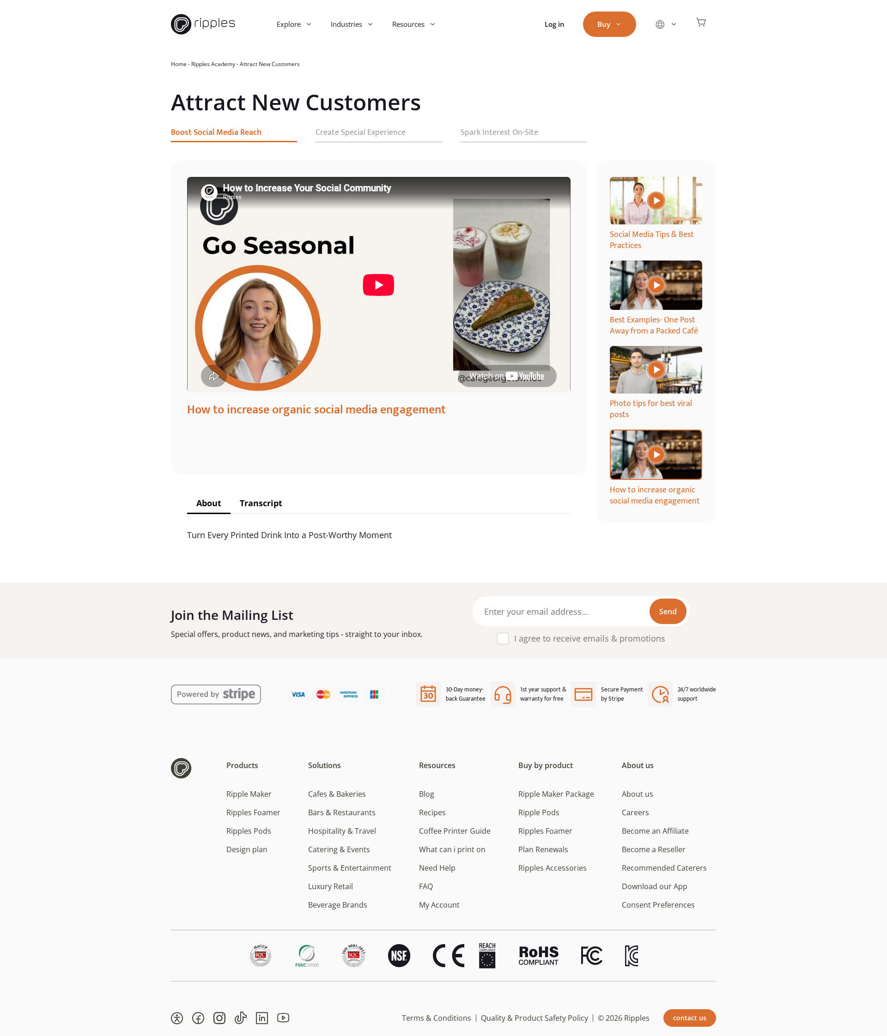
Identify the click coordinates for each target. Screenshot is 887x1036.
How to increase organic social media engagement (655, 495)
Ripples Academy (213, 64)
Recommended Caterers (664, 868)
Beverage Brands (337, 905)
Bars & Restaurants (342, 812)
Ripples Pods (248, 831)
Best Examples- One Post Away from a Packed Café (654, 325)
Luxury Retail (330, 886)
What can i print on (452, 849)
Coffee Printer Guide (455, 831)
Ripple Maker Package (556, 794)
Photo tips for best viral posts (651, 409)
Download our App (654, 886)
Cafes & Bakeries (337, 794)
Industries (346, 24)
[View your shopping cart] (701, 24)
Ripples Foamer (253, 812)
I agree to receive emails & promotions (589, 638)
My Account (439, 905)
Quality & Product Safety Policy (534, 1018)
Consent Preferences (658, 905)
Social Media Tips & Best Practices (652, 240)
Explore (289, 24)
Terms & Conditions (436, 1018)
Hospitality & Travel (342, 831)
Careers (635, 812)
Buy (603, 24)
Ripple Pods (538, 812)
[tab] (209, 503)
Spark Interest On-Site (499, 132)
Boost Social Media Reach (216, 132)
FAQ (426, 886)
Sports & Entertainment (349, 868)
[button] (177, 1018)
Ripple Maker (249, 794)
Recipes (432, 812)
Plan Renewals (543, 849)
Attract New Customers (270, 64)
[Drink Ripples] (203, 24)
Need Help (437, 868)
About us (637, 794)
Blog (426, 794)
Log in (555, 24)
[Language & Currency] (666, 24)
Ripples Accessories (552, 868)
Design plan (246, 849)
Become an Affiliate (655, 831)
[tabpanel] (656, 214)
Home (179, 64)
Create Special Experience (361, 132)
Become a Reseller (654, 849)
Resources (408, 24)
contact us (689, 1017)
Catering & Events (339, 849)
